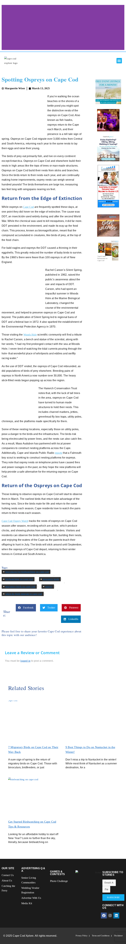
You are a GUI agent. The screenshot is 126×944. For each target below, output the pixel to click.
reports (58, 452)
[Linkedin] (116, 915)
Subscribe (113, 897)
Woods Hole (30, 334)
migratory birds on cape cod (20, 586)
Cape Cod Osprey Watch (15, 521)
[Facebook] (104, 915)
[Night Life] (108, 120)
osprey (48, 586)
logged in (25, 660)
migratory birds (51, 579)
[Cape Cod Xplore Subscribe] (108, 148)
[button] (119, 60)
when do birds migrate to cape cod (23, 594)
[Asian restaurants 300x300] (108, 251)
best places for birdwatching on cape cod (27, 571)
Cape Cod (28, 207)
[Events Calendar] (108, 225)
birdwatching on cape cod (19, 579)
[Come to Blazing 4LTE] (108, 186)
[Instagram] (110, 915)
